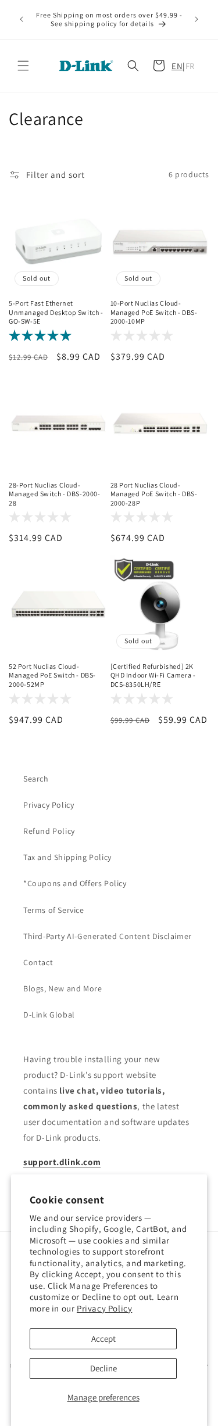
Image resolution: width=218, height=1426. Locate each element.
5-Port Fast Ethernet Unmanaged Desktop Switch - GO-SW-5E (56, 312)
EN (177, 65)
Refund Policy (49, 831)
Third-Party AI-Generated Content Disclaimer (107, 936)
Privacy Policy (104, 1308)
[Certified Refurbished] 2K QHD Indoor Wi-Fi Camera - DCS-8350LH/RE (153, 675)
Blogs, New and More (62, 988)
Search (36, 778)
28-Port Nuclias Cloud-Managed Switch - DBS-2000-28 (55, 494)
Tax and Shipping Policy (67, 857)
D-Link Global (49, 1014)
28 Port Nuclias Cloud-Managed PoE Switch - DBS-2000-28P (154, 494)
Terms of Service (53, 910)
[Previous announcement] (21, 19)
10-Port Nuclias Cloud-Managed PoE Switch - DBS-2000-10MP (154, 312)
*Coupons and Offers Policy (75, 883)
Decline (103, 1368)
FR (190, 65)
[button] (23, 65)
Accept (103, 1338)
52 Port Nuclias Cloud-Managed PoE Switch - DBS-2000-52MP (52, 675)
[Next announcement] (196, 19)
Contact (38, 962)
